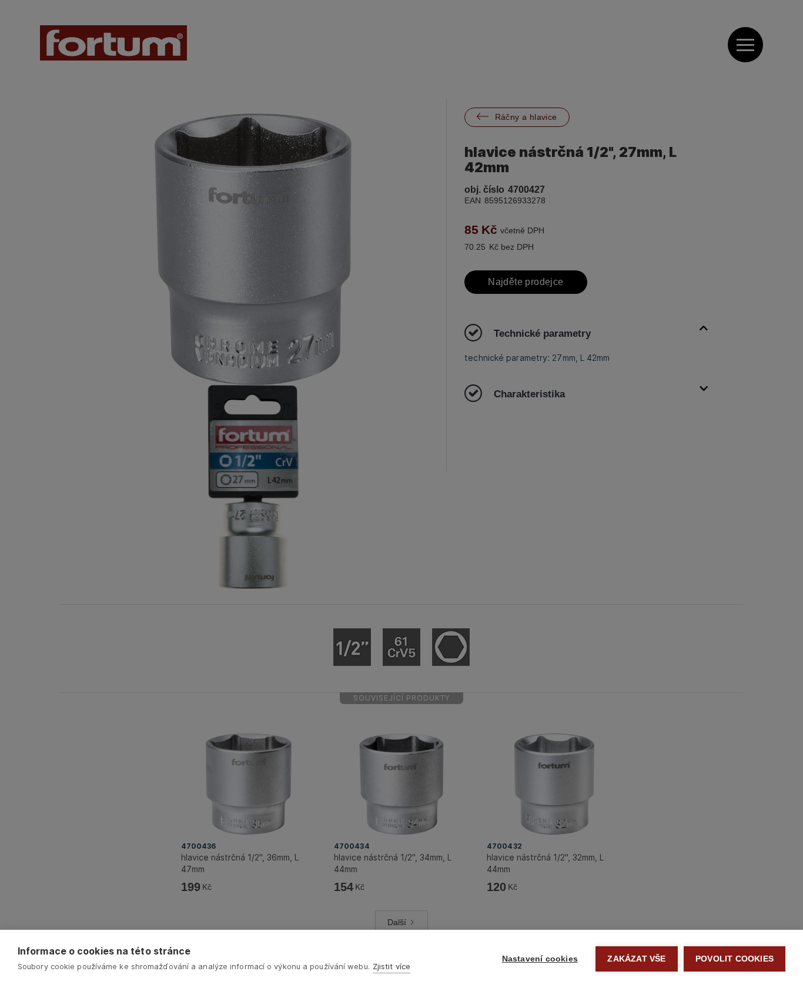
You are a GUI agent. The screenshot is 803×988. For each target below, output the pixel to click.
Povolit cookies (734, 958)
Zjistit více (391, 966)
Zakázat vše (636, 958)
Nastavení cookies (540, 958)
